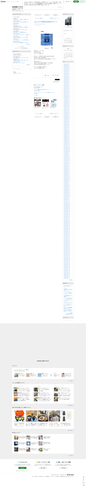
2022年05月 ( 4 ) (67, 65)
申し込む (63, 467)
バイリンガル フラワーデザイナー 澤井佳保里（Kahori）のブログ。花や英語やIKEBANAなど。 (21, 34)
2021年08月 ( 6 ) (67, 79)
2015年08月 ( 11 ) (67, 175)
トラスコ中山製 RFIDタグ (68, 298)
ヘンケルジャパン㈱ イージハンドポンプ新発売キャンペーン (44, 92)
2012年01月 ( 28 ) (67, 234)
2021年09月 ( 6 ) (67, 77)
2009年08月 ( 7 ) (67, 278)
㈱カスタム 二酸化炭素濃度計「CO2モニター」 (68, 308)
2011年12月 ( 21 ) (67, 235)
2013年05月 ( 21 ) (67, 210)
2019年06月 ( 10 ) (67, 118)
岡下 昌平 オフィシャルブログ (19, 62)
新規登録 (76, 1)
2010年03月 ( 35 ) (67, 267)
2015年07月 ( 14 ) (67, 177)
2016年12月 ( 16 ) (67, 163)
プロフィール (66, 27)
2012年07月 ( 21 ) (67, 225)
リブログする (56, 75)
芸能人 (27, 369)
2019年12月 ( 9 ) (66, 109)
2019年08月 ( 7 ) (67, 115)
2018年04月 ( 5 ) (67, 139)
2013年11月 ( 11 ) (67, 201)
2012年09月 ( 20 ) (67, 222)
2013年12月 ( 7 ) (66, 199)
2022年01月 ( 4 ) (67, 71)
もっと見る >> (36, 95)
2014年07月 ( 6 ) (67, 189)
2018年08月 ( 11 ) (67, 133)
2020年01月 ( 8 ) (67, 107)
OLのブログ (15, 24)
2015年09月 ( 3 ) (67, 174)
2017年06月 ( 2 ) (67, 154)
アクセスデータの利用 (55, 476)
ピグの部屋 (70, 27)
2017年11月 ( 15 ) (67, 147)
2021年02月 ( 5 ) (67, 88)
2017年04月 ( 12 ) (67, 157)
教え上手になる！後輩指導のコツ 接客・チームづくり (21, 42)
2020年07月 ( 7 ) (67, 98)
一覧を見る (28, 44)
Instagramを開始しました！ (38, 86)
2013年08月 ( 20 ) (67, 205)
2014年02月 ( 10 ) (67, 196)
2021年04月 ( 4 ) (67, 85)
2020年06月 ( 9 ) (67, 100)
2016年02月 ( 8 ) (67, 172)
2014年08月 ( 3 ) (67, 187)
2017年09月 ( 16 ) (67, 150)
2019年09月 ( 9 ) (67, 113)
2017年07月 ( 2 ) (67, 153)
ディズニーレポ (57, 386)
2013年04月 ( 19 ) (67, 211)
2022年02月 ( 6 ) (67, 70)
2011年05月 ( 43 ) (67, 246)
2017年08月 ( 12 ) (67, 151)
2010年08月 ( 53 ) (67, 259)
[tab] (19, 369)
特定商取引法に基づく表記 (65, 476)
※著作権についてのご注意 (17, 73)
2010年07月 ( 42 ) (67, 261)
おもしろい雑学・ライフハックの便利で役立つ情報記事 (21, 39)
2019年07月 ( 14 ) (67, 116)
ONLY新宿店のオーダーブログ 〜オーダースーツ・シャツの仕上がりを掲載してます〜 (21, 57)
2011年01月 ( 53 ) (67, 252)
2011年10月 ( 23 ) (67, 238)
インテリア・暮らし (37, 386)
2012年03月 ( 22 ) (67, 231)
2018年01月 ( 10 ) (67, 144)
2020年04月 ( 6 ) (67, 103)
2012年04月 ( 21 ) (67, 229)
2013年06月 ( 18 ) (67, 208)
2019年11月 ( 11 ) (67, 110)
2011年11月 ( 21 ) (67, 237)
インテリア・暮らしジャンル (19, 369)
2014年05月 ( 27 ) (67, 192)
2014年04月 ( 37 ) (67, 193)
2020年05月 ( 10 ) (67, 101)
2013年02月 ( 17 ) (67, 214)
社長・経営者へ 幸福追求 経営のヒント (20, 32)
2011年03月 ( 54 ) (67, 249)
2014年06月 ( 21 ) (67, 190)
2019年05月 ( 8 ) (67, 119)
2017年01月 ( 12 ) (67, 162)
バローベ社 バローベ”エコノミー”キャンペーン (68, 303)
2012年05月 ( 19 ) (67, 228)
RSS (15, 72)
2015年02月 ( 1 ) (66, 183)
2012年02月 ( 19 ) (67, 232)
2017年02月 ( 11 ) (67, 160)
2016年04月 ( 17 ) (67, 169)
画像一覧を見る (70, 314)
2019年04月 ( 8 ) (67, 121)
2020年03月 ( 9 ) (67, 104)
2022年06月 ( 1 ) (67, 64)
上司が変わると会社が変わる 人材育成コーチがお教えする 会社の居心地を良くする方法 (21, 27)
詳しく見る (43, 467)
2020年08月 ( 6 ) (67, 97)
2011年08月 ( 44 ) (67, 241)
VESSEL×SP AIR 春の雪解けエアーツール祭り (68, 311)
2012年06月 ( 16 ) (67, 226)
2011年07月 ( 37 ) (67, 243)
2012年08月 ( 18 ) (67, 223)
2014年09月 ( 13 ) (67, 186)
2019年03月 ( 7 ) (67, 122)
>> (70, 48)
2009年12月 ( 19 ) (67, 272)
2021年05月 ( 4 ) (67, 83)
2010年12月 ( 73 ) (67, 253)
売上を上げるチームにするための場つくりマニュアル (21, 21)
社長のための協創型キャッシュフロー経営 (20, 37)
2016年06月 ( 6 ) (67, 166)
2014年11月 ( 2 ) (66, 184)
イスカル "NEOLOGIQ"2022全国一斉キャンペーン (42, 89)
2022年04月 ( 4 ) (67, 67)
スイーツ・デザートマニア (18, 386)
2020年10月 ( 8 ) (67, 94)
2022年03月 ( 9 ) (67, 68)
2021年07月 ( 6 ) (67, 80)
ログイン (82, 1)
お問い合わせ (42, 476)
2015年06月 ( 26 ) (67, 178)
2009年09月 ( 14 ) (67, 276)
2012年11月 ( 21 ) (67, 219)
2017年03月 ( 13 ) (67, 159)
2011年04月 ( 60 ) (67, 247)
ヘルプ (73, 476)
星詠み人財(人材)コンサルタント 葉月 (20, 29)
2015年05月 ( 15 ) (67, 180)
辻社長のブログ (17, 7)
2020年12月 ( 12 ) (67, 91)
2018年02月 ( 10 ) (67, 142)
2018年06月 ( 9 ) (67, 136)
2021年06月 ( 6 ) (67, 82)
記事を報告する (57, 81)
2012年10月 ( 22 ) (67, 220)
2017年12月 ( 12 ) (67, 145)
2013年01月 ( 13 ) (67, 216)
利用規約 (47, 476)
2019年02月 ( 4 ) (67, 124)
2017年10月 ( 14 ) (67, 148)
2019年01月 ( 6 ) (66, 125)
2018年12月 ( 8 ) (66, 127)
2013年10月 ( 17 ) (67, 202)
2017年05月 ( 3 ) (67, 156)
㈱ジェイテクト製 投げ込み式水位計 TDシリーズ (46, 21)
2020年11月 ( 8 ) (66, 92)
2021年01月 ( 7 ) (66, 89)
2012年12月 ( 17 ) (67, 217)
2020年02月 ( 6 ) (67, 106)
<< (65, 48)
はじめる (22, 467)
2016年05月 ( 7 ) (67, 168)
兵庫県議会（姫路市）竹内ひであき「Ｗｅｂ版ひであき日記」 (21, 60)
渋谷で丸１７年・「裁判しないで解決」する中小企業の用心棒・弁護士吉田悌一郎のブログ (21, 19)
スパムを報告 (35, 476)
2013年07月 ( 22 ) (67, 207)
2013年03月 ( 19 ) (67, 213)
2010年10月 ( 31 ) (67, 256)
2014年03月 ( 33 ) (67, 195)
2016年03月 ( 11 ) (67, 171)
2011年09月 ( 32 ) (67, 240)
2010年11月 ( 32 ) (67, 255)
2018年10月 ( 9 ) (66, 130)
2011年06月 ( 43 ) (67, 244)
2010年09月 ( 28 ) (67, 258)
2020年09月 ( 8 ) (67, 95)
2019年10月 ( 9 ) (66, 112)
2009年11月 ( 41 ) (67, 273)
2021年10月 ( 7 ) (66, 76)
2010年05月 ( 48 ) (67, 264)
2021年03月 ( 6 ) (67, 86)
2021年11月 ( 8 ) (66, 74)
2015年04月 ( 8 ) (67, 181)
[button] (83, 485)
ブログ (38, 25)
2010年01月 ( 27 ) (67, 270)
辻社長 (68, 25)
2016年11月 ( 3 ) (66, 165)
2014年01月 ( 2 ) (67, 198)
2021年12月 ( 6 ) (66, 73)
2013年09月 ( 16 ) (67, 204)
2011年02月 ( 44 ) (67, 250)
